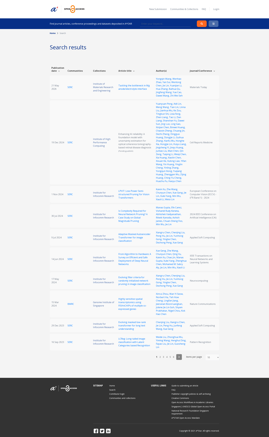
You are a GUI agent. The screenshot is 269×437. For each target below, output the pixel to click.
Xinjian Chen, (163, 127)
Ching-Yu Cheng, (173, 177)
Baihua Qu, (174, 88)
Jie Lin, (166, 85)
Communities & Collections (184, 9)
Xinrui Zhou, (162, 293)
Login (216, 9)
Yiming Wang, (163, 340)
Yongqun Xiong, (164, 171)
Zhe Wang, (172, 189)
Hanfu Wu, (170, 140)
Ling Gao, (176, 123)
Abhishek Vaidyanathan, (168, 214)
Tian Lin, (175, 107)
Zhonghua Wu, (175, 337)
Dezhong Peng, (164, 242)
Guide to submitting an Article (184, 385)
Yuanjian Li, (176, 85)
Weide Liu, (161, 337)
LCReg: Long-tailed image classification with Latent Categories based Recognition (134, 342)
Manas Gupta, (163, 207)
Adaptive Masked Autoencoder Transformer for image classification (134, 237)
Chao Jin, (171, 257)
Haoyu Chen (174, 181)
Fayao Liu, (161, 343)
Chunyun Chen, (164, 192)
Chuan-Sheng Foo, (173, 220)
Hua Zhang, (162, 88)
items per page (194, 356)
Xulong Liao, (174, 160)
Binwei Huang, (177, 127)
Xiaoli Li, (160, 199)
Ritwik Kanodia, (164, 217)
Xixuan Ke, (161, 160)
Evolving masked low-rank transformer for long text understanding (132, 325)
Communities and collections (122, 398)
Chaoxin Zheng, (164, 130)
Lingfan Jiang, (171, 300)
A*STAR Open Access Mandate (185, 418)
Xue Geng (178, 242)
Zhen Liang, (162, 117)
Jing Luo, (166, 123)
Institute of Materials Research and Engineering (103, 87)
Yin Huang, (169, 164)
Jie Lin (168, 224)
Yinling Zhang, (171, 167)
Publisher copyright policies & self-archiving (191, 394)
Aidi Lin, (178, 103)
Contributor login (117, 394)
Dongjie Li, (170, 137)
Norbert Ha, (162, 297)
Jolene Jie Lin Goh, (165, 307)
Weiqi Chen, (180, 154)
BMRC (71, 303)
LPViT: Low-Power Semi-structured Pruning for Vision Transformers (133, 194)
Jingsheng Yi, (163, 147)
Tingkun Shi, (163, 113)
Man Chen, (174, 150)
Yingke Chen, (170, 239)
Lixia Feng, (175, 113)
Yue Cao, (177, 92)
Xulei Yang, (166, 196)
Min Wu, (176, 196)
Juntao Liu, (162, 150)
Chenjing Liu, (178, 232)
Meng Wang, (163, 107)
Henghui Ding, (178, 340)
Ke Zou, (177, 110)
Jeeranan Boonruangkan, (169, 303)
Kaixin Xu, (161, 189)
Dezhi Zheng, (163, 134)
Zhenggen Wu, (172, 174)
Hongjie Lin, (166, 144)
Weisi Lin (169, 199)
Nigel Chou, (174, 310)
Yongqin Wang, (164, 78)
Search (112, 389)
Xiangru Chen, (163, 232)
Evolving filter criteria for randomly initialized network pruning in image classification (134, 281)
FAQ (204, 9)
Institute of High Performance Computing (101, 142)
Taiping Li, (168, 154)
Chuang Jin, (179, 130)
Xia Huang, (162, 157)
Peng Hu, (161, 235)
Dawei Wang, (163, 95)
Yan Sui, (167, 82)
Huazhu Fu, (162, 181)
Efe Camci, (176, 207)
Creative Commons (180, 398)
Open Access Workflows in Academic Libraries (192, 402)
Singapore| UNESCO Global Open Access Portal (193, 406)
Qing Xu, (177, 254)
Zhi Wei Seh (176, 95)
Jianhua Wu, (166, 110)
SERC (70, 87)
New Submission (158, 9)
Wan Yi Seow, (176, 293)
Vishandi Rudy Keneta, (167, 210)
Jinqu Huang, (177, 147)
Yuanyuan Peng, (165, 103)
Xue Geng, (178, 192)
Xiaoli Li (181, 267)
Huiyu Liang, (179, 144)
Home (53, 33)
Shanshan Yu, (170, 120)
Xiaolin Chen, (174, 157)
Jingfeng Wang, (164, 92)
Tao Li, (173, 117)
